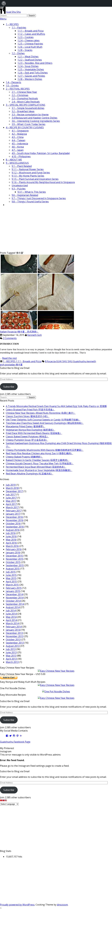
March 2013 (12, 662)
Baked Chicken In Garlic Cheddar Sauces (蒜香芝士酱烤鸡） (37, 460)
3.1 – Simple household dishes (28, 108)
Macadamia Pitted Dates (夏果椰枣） (25, 426)
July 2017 (11, 494)
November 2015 (14, 559)
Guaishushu (79, 361)
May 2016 (11, 539)
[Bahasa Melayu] (6, 800)
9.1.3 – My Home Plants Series (28, 175)
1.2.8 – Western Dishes (30, 79)
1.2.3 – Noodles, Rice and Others (35, 63)
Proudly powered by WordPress (17, 904)
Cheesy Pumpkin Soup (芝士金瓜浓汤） (27, 439)
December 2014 (14, 594)
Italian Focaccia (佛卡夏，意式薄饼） (19, 331)
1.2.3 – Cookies (26, 37)
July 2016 (11, 533)
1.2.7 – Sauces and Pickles (31, 75)
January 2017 (13, 513)
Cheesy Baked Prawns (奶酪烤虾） (24, 456)
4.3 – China (17, 137)
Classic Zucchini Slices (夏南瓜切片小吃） (27, 416)
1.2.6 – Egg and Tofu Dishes (33, 72)
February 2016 (14, 549)
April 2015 (11, 581)
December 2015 (14, 555)
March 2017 (12, 507)
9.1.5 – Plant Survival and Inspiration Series (35, 179)
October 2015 (13, 562)
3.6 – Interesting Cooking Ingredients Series (36, 121)
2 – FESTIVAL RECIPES (18, 88)
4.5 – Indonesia (20, 143)
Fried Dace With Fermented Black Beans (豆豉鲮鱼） (34, 433)
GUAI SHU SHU (64, 361)
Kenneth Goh (34, 335)
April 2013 (11, 658)
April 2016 (11, 542)
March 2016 (12, 546)
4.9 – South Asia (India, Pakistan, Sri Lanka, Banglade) (41, 153)
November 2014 (14, 597)
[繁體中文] (3, 800)
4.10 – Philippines (21, 156)
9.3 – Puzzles (19, 188)
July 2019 (11, 484)
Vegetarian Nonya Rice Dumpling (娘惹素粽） (30, 429)
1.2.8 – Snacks (25, 50)
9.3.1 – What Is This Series (32, 191)
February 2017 (14, 510)
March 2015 (12, 584)
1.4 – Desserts (13, 82)
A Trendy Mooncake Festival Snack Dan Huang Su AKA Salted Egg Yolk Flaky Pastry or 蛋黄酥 (56, 406)
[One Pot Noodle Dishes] (56, 691)
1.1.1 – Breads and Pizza (30, 30)
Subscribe (8, 386)
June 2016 (11, 536)
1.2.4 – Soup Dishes (28, 66)
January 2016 (13, 552)
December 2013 (14, 633)
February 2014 (14, 626)
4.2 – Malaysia (19, 133)
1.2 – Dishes (18, 53)
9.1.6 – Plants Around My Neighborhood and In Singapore (43, 182)
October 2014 (13, 600)
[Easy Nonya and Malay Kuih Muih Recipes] (56, 685)
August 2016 (13, 530)
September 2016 (15, 526)
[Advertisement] (56, 229)
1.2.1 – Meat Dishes (28, 56)
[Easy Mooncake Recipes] (56, 698)
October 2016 (13, 523)
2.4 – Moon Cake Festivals (26, 101)
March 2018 (12, 488)
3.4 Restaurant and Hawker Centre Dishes (34, 117)
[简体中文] (1, 800)
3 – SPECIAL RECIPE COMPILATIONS (25, 104)
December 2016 (14, 517)
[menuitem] (4, 3)
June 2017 (11, 497)
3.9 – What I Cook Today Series (28, 124)
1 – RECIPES (12, 24)
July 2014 (11, 610)
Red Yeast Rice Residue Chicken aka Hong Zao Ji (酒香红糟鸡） (39, 453)
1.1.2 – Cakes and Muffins (31, 34)
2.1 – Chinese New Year (24, 92)
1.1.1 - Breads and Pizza (28, 361)
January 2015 (13, 591)
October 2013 (13, 639)
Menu (3, 18)
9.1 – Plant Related (22, 166)
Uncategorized (20, 185)
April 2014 (11, 620)
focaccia (51, 361)
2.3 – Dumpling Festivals (25, 98)
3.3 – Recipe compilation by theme (30, 114)
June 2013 (11, 652)
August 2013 (13, 646)
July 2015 (11, 571)
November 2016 (14, 520)
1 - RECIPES (9, 361)
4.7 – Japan (17, 150)
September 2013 (15, 642)
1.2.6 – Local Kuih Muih (30, 46)
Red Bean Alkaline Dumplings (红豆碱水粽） (29, 473)
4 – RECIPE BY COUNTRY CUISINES (25, 127)
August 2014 (13, 607)
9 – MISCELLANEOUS (17, 162)
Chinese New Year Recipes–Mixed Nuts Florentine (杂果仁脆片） (41, 413)
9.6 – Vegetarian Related (25, 195)
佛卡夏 (19, 364)
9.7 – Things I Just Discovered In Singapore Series (39, 198)
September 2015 (15, 565)
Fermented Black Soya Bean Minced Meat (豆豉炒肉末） (36, 466)
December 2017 (14, 491)
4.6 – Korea (18, 146)
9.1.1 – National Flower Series (28, 169)
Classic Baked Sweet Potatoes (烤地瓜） (27, 436)
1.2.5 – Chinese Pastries (30, 43)
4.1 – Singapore (20, 130)
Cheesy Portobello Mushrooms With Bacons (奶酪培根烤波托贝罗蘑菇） (45, 450)
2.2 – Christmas (20, 95)
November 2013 (14, 636)
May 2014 (11, 617)
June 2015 (11, 575)
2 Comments (10, 338)
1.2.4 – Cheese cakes (29, 40)
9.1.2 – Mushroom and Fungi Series (31, 172)
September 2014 (15, 604)
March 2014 (12, 623)
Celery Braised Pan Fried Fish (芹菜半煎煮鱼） (30, 409)
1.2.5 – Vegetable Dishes (31, 69)
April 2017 (11, 504)
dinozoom (62, 904)
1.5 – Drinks (12, 85)
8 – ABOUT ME (14, 159)
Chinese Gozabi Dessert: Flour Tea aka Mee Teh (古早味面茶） (40, 463)
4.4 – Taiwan (18, 140)
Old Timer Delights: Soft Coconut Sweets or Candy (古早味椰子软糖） (43, 419)
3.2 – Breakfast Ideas (23, 111)
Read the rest (9, 358)
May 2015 (11, 578)
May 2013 (11, 655)
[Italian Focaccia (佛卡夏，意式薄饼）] (37, 328)
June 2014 (11, 613)
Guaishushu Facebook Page (15, 741)
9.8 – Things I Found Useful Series (30, 201)
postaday (10, 364)
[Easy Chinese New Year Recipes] (56, 670)
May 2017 (11, 501)
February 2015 (14, 588)
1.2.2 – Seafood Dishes (30, 59)
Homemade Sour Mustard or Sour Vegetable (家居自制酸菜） (39, 470)
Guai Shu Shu (13, 11)
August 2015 (13, 568)
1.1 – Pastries (19, 27)
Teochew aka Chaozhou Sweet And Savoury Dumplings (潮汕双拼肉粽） (45, 423)
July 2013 (11, 649)
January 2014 (13, 629)
